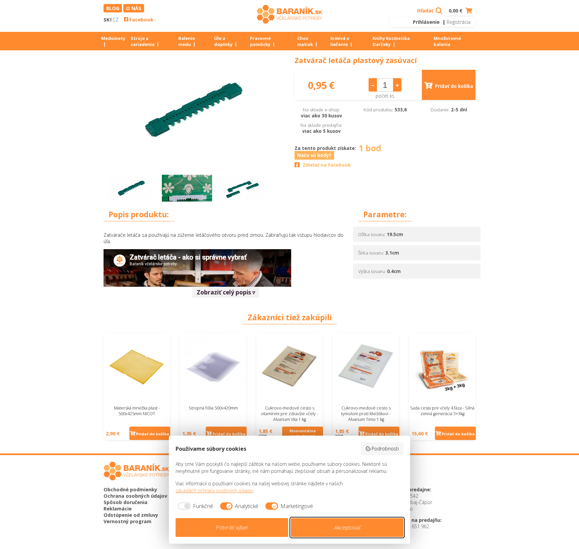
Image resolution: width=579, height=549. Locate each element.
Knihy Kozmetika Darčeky (391, 41)
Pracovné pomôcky (260, 41)
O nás (133, 8)
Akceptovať (347, 527)
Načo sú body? (314, 155)
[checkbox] (194, 506)
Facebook (141, 19)
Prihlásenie (426, 22)
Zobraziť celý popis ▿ (226, 292)
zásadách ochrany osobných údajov (214, 490)
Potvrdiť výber (232, 527)
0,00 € (456, 10)
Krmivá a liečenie (339, 41)
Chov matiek (305, 41)
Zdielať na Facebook (326, 165)
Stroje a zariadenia (142, 41)
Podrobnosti (385, 448)
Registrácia (458, 22)
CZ (116, 19)
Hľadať (426, 10)
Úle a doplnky (223, 41)
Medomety (113, 38)
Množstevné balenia (447, 41)
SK (107, 19)
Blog (112, 8)
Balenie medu (186, 41)
